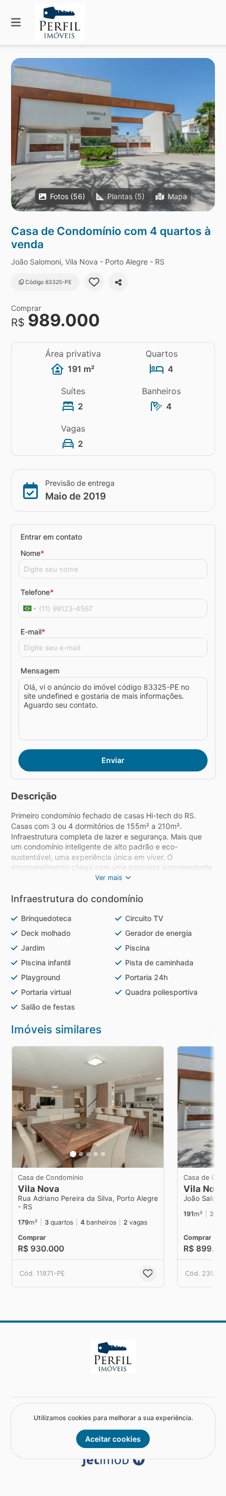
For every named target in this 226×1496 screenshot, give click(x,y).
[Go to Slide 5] (103, 1154)
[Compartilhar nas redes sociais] (118, 281)
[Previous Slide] (19, 134)
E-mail (32, 631)
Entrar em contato (51, 536)
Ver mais (108, 878)
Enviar (113, 760)
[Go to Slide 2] (81, 1154)
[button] (113, 134)
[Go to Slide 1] (73, 1154)
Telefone (37, 592)
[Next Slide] (206, 134)
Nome (32, 553)
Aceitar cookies (113, 1438)
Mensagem (39, 670)
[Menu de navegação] (15, 22)
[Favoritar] (94, 281)
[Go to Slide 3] (88, 1154)
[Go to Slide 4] (96, 1154)
